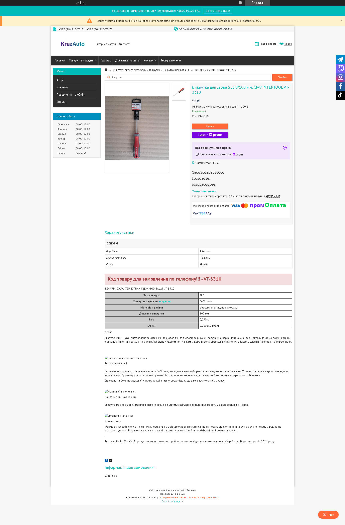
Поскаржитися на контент (173, 497)
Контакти (150, 60)
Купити (210, 126)
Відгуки (61, 102)
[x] (110, 461)
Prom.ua (191, 490)
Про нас (106, 60)
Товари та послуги (81, 60)
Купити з (203, 135)
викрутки (165, 301)
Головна (60, 60)
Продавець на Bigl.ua (172, 493)
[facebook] (106, 461)
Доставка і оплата (127, 60)
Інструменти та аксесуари (130, 70)
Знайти (282, 77)
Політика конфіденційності (204, 497)
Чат (331, 514)
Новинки (62, 87)
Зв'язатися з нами (218, 11)
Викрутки (154, 70)
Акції (60, 80)
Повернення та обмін (70, 94)
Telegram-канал (171, 60)
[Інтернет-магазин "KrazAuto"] (73, 44)
